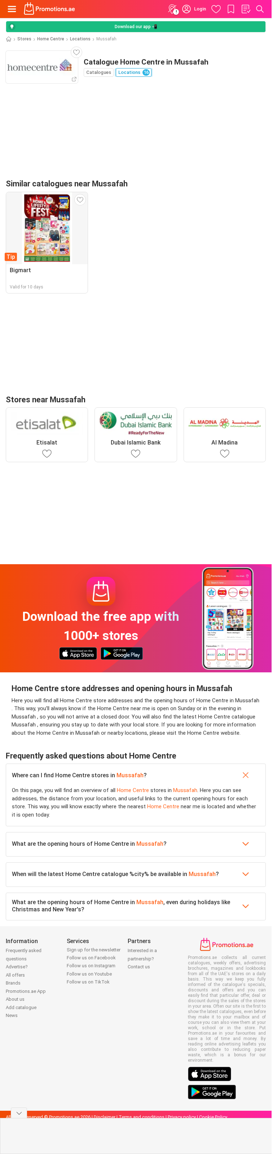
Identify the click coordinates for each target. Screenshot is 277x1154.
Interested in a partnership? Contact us (142, 958)
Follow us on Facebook (91, 957)
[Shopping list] (245, 9)
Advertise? (17, 966)
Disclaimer (104, 1117)
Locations (80, 38)
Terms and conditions (141, 1117)
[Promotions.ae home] (49, 9)
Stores (24, 38)
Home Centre (50, 38)
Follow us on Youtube (89, 974)
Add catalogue (21, 1007)
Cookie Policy (213, 1117)
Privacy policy (182, 1117)
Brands (13, 983)
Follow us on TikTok (88, 982)
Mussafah (130, 775)
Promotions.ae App (26, 991)
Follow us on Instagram (91, 965)
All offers (15, 975)
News (12, 1015)
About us (15, 999)
